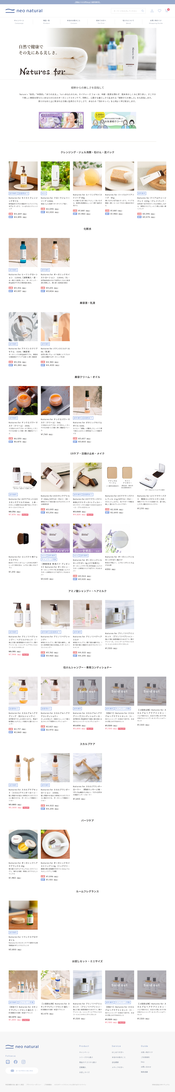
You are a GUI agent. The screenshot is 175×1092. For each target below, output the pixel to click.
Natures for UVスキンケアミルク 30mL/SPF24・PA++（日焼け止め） (55, 497)
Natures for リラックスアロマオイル (23, 938)
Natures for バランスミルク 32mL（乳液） (55, 350)
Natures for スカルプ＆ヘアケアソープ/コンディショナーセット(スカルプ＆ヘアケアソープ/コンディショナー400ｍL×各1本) (87, 715)
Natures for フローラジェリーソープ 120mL (55, 199)
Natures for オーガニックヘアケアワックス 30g (23, 864)
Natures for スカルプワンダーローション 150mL (55, 791)
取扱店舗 (144, 1072)
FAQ (142, 1062)
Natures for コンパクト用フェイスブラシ (23, 558)
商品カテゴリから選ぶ (87, 1062)
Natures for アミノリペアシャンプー (55, 638)
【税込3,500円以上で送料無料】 (87, 2)
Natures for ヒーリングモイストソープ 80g (87, 196)
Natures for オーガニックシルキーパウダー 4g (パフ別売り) (87, 561)
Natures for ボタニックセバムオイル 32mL (87, 424)
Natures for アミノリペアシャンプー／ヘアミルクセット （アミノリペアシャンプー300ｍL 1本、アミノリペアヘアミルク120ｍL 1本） (23, 638)
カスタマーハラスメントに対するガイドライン (70, 1084)
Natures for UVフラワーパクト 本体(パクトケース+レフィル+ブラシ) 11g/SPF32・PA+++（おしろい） (87, 501)
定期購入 (82, 1067)
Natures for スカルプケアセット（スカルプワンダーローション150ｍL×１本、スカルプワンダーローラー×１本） (23, 791)
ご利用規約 (145, 1057)
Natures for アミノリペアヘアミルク (87, 638)
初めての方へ (101, 22)
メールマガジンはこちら (24, 1071)
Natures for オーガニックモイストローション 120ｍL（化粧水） (55, 276)
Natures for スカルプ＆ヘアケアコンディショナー (55, 715)
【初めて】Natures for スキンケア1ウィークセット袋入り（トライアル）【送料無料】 (23, 1009)
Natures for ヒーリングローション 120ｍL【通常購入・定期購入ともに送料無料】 (23, 276)
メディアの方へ (118, 1067)
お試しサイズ (84, 1072)
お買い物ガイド (156, 22)
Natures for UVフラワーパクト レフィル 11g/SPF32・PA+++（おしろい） (119, 497)
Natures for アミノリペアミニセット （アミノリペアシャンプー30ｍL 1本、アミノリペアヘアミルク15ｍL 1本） (119, 635)
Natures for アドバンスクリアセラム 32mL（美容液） (23, 350)
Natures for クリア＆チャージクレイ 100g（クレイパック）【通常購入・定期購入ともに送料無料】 (151, 200)
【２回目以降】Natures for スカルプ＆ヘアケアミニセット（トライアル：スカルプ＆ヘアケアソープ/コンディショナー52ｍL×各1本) (151, 712)
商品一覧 (46, 22)
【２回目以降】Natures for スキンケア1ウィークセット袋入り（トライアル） (55, 1005)
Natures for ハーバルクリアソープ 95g (119, 196)
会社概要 (115, 1062)
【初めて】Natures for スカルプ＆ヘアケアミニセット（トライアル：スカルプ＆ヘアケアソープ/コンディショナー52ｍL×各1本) (119, 715)
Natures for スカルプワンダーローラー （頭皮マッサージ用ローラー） (87, 788)
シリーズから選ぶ (86, 1057)
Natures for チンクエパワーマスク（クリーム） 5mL (55, 421)
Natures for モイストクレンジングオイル (23, 199)
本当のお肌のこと (73, 22)
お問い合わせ (146, 1067)
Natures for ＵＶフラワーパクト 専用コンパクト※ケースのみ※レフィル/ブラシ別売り (151, 497)
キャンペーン (19, 22)
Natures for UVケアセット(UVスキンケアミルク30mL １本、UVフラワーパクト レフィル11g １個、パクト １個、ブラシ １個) (23, 501)
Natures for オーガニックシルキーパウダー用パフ (119, 558)
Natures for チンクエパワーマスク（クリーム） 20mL (23, 424)
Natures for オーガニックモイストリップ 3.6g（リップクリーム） (55, 865)
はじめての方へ (118, 1052)
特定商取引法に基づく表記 (15, 1084)
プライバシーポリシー (34, 1084)
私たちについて (128, 22)
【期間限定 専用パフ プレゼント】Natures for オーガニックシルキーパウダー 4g (55, 566)
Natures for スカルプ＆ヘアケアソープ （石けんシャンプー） (23, 715)
